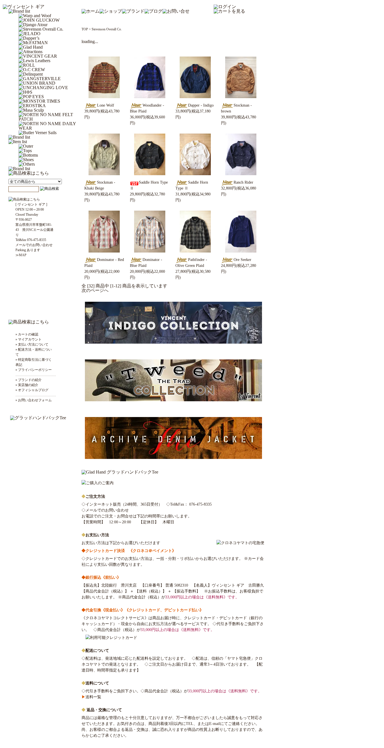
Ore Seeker (242, 260)
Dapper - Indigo (201, 105)
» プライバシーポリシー (33, 370)
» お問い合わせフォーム (33, 400)
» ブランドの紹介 (28, 380)
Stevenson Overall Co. (107, 29)
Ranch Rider (243, 182)
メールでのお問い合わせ (107, 510)
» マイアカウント (28, 339)
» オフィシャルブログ (31, 390)
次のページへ (95, 290)
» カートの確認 (26, 334)
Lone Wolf (105, 105)
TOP (85, 29)
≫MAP (20, 255)
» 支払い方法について (31, 344)
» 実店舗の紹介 (26, 385)
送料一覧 (91, 697)
